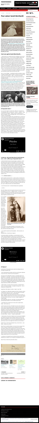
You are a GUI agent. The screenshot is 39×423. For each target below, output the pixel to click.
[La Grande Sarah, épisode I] (13, 362)
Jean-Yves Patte (10, 18)
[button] (24, 348)
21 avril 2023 (4, 18)
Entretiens (9, 8)
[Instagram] (29, 13)
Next (36, 4)
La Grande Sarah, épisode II (4, 365)
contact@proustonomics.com (31, 110)
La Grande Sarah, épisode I (12, 365)
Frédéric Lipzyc (3, 414)
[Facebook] (27, 13)
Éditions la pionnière (4, 412)
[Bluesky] (31, 13)
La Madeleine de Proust (4, 415)
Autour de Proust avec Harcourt (24, 8)
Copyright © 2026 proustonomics (31, 109)
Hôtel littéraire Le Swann (5, 410)
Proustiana (3, 8)
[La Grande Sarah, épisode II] (4, 362)
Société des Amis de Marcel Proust (6, 409)
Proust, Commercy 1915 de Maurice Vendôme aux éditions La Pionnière (21, 366)
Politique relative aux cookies (29, 421)
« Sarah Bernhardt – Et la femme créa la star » (16, 43)
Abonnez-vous (29, 106)
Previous (15, 4)
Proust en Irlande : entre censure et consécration (26, 3)
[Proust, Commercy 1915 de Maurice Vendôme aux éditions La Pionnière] (21, 362)
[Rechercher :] (33, 10)
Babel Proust (15, 8)
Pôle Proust (3, 417)
